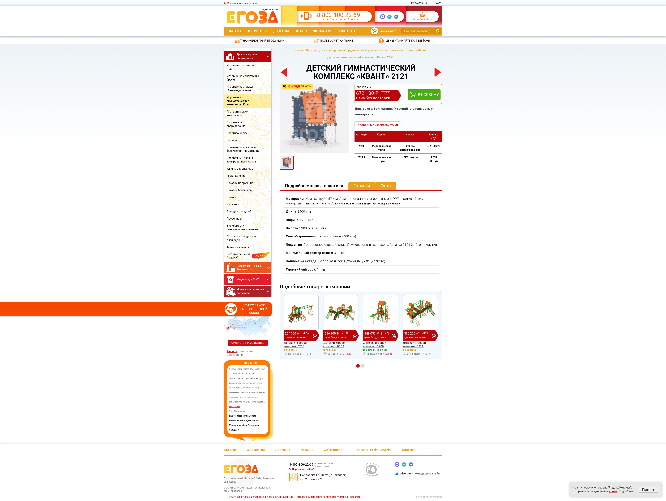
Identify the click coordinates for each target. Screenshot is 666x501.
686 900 (336, 335)
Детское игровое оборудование (341, 50)
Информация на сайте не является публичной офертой (328, 487)
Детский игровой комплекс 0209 (374, 344)
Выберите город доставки (242, 3)
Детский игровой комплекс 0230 (295, 344)
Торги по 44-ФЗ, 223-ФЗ (373, 440)
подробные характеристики (378, 125)
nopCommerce (434, 487)
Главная (299, 50)
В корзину (428, 94)
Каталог (235, 31)
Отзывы (301, 31)
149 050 (376, 335)
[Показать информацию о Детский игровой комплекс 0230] (301, 312)
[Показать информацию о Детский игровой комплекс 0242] (340, 312)
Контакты (347, 31)
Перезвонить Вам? (303, 459)
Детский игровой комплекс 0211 (414, 344)
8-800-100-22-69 (338, 15)
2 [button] (363, 366)
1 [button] (358, 366)
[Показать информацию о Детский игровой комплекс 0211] (420, 312)
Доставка (281, 31)
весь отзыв (234, 406)
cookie (613, 491)
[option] (247, 395)
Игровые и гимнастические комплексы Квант (395, 50)
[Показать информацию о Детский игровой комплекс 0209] (380, 312)
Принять (648, 489)
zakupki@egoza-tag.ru (422, 19)
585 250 (416, 335)
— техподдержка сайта (420, 464)
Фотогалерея (323, 31)
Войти (438, 3)
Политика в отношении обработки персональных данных (260, 487)
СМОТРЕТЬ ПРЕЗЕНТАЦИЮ (247, 342)
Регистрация (419, 3)
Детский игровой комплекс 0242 (334, 344)
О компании (258, 31)
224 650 (297, 335)
